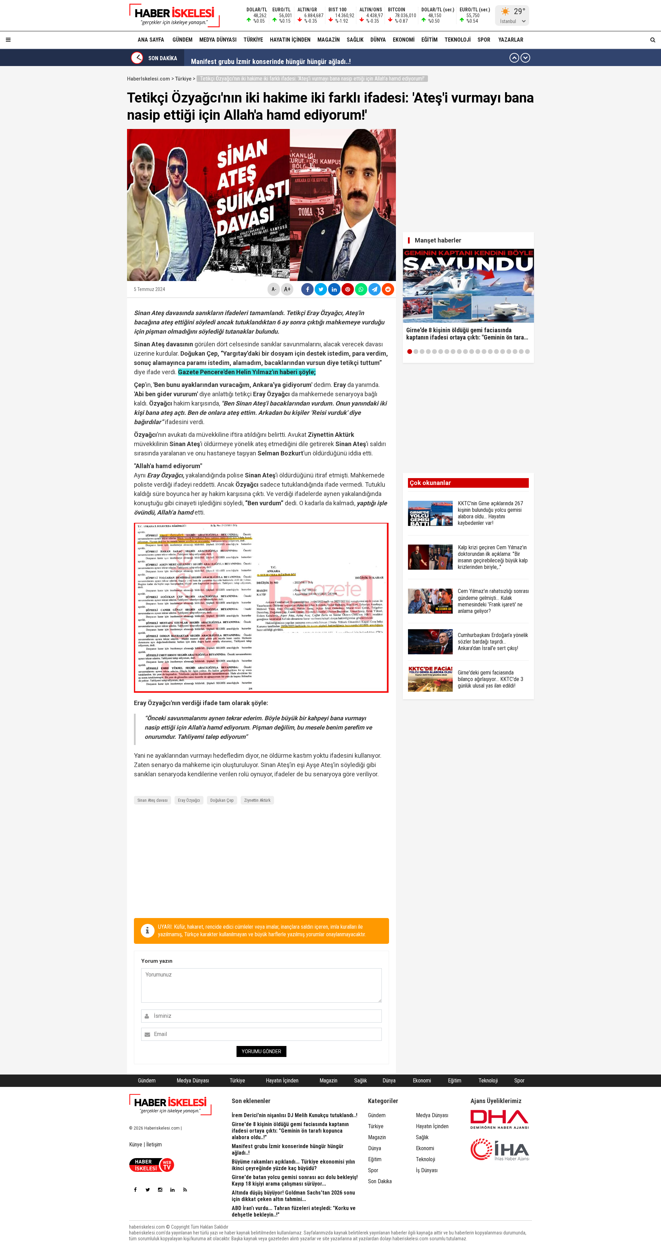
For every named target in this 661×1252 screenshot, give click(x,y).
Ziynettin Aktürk (257, 800)
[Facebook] (135, 1190)
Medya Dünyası (218, 39)
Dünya (378, 39)
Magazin (328, 39)
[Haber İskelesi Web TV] (151, 1170)
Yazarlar (511, 39)
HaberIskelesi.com (148, 79)
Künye (135, 1144)
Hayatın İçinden (290, 39)
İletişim (154, 1144)
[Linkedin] (172, 1190)
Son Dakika (380, 1181)
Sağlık (355, 39)
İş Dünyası (427, 1170)
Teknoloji (457, 39)
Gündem (182, 39)
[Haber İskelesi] (170, 1105)
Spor (484, 39)
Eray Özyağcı (189, 800)
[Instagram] (160, 1190)
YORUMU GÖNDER (261, 1051)
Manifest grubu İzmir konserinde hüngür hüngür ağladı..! (271, 58)
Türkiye (253, 39)
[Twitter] (147, 1190)
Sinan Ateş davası (152, 800)
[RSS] (185, 1190)
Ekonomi (404, 39)
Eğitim (429, 39)
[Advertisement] (94, 176)
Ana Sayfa (151, 39)
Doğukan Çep (222, 800)
